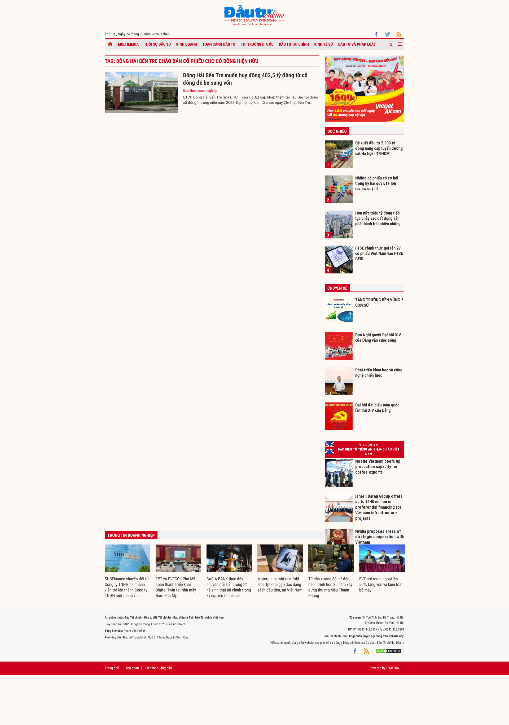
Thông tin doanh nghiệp (131, 535)
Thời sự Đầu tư (157, 44)
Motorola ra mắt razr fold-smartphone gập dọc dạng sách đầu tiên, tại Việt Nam (279, 584)
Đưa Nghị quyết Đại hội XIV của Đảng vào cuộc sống (378, 337)
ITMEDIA (392, 668)
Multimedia (128, 44)
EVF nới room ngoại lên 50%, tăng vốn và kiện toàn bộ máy (381, 584)
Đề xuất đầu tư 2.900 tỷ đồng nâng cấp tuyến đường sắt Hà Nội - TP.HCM (379, 148)
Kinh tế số (323, 44)
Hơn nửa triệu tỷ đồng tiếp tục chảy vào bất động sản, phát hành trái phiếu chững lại (378, 218)
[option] (127, 571)
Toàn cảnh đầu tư (219, 44)
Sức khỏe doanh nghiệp (200, 91)
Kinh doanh (186, 44)
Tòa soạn (132, 668)
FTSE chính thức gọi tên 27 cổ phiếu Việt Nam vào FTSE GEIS (379, 253)
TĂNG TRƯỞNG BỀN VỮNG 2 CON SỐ (379, 302)
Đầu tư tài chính (294, 44)
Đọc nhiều (337, 131)
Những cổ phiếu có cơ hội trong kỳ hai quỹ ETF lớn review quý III (376, 183)
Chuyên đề (337, 288)
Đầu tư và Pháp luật (357, 44)
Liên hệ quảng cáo (158, 668)
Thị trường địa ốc (257, 44)
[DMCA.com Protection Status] (388, 651)
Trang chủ (112, 668)
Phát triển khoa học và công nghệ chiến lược (378, 372)
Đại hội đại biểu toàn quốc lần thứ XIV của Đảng (377, 407)
